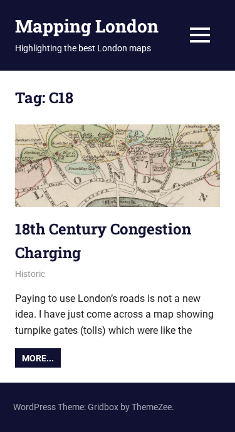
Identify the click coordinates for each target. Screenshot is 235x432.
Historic (30, 274)
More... (38, 358)
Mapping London (87, 26)
